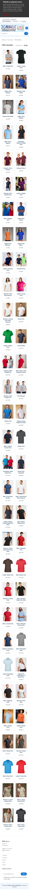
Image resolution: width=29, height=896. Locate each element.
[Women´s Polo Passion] (7, 159)
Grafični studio (11, 885)
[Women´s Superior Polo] (7, 639)
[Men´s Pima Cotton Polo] (21, 815)
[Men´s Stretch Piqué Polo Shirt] (21, 589)
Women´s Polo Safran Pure (8, 194)
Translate (24, 21)
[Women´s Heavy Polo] (21, 741)
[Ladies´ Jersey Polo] (21, 57)
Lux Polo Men (21, 345)
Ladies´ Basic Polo (8, 575)
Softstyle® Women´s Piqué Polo (21, 143)
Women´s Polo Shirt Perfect (8, 294)
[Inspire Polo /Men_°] (21, 234)
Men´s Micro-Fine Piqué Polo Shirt (21, 371)
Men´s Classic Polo (8, 726)
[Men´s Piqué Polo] (7, 57)
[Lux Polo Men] (21, 336)
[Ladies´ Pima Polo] (21, 767)
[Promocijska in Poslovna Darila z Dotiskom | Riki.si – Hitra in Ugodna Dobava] (12, 28)
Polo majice (10, 40)
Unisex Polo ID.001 (8, 116)
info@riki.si (13, 19)
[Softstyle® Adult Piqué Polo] (7, 462)
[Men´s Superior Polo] (7, 691)
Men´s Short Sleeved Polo (21, 522)
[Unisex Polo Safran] (21, 209)
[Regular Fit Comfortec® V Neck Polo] (21, 664)
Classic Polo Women (8, 92)
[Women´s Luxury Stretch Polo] (7, 790)
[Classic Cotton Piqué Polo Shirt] (21, 412)
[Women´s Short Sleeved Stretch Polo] (7, 539)
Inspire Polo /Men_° (21, 244)
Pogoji (3, 862)
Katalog (3, 40)
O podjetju (4, 855)
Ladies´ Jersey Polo (21, 66)
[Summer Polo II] (21, 159)
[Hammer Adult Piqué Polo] (7, 361)
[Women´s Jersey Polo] (7, 589)
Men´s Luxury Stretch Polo (21, 800)
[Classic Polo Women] (7, 82)
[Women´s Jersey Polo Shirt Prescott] (7, 309)
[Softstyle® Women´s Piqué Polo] (21, 132)
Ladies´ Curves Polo (21, 294)
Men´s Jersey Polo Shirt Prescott (21, 497)
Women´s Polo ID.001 (21, 92)
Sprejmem (5, 13)
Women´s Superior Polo (8, 649)
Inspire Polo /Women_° (8, 244)
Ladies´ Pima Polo (21, 776)
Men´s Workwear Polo (21, 649)
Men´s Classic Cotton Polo (8, 446)
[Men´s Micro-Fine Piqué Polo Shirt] (21, 361)
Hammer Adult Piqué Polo (8, 371)
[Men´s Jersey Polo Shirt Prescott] (21, 487)
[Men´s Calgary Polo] (7, 209)
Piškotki (4, 864)
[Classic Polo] (7, 412)
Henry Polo (21, 319)
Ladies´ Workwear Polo (8, 674)
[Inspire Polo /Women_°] (7, 234)
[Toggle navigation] (26, 28)
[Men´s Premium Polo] (21, 539)
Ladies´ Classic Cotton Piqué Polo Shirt (8, 523)
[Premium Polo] (21, 259)
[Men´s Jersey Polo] (7, 614)
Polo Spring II (21, 396)
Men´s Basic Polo (21, 575)
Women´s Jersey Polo (8, 599)
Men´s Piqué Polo (8, 66)
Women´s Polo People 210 (8, 396)
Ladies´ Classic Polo (8, 346)
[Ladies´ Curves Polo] (21, 284)
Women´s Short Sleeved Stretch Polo (8, 550)
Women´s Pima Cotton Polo (8, 825)
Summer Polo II (21, 168)
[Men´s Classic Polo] (7, 716)
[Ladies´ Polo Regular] (21, 107)
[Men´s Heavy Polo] (7, 741)
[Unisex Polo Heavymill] (21, 462)
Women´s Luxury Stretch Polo (8, 800)
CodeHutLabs (18, 885)
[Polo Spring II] (21, 386)
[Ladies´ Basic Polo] (7, 565)
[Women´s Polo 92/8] (21, 691)
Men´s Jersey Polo (8, 623)
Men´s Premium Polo (21, 549)
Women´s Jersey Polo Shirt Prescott (8, 320)
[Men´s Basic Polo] (21, 565)
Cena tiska (4, 857)
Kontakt (4, 860)
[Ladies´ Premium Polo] (7, 259)
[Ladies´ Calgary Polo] (21, 184)
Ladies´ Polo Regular (21, 117)
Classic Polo (8, 421)
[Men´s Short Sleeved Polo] (21, 512)
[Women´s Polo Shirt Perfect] (7, 284)
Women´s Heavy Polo (21, 751)
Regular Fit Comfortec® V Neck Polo (21, 675)
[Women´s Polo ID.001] (21, 82)
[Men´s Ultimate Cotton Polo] (21, 614)
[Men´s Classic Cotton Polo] (7, 437)
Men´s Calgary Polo (8, 219)
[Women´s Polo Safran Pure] (7, 184)
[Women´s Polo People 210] (7, 386)
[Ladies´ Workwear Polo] (7, 664)
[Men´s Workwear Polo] (21, 639)
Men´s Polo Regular (8, 142)
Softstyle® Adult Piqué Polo (8, 472)
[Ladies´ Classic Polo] (7, 336)
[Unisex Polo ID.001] (7, 107)
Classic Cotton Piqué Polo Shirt (21, 421)
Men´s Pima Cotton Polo (21, 825)
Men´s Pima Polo (8, 776)
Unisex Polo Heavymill (21, 472)
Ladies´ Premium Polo (8, 269)
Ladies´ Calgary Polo (21, 194)
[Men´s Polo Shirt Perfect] (7, 487)
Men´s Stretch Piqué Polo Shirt (21, 599)
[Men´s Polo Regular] (7, 132)
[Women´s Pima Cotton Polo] (7, 815)
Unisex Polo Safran (21, 219)
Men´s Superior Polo (7, 701)
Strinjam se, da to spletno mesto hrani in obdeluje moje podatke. (15, 878)
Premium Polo (21, 268)
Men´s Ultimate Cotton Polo (21, 624)
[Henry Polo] (21, 309)
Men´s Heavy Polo (8, 751)
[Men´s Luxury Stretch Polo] (21, 790)
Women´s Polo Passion (8, 168)
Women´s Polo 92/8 (21, 701)
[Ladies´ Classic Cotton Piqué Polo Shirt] (7, 512)
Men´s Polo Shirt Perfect (8, 497)
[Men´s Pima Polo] (7, 767)
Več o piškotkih (6, 15)
